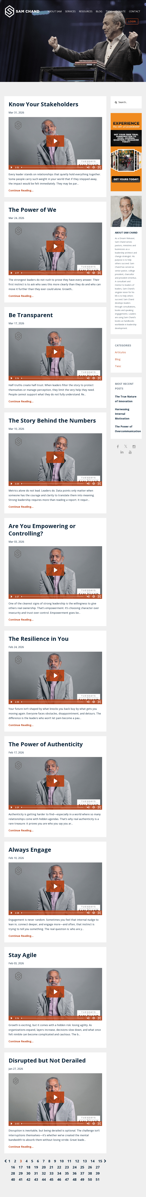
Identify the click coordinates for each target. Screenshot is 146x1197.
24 (75, 1167)
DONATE (121, 11)
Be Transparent (31, 315)
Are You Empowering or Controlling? (42, 529)
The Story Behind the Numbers (52, 420)
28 (13, 1173)
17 (21, 1167)
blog (117, 359)
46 (59, 1179)
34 (59, 1173)
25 (82, 1167)
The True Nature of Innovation (125, 399)
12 (77, 1161)
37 (82, 1173)
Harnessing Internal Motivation (122, 413)
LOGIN (132, 21)
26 (90, 1167)
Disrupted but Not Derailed (47, 1060)
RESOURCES (85, 11)
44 (44, 1179)
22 (59, 1167)
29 (21, 1173)
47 (67, 1179)
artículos (120, 352)
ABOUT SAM (55, 11)
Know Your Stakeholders (43, 104)
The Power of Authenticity (46, 744)
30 (28, 1173)
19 (36, 1167)
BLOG (99, 11)
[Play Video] (11, 167)
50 (90, 1179)
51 (98, 1179)
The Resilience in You (39, 639)
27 (98, 1167)
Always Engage (30, 849)
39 (98, 1173)
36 (75, 1173)
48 (75, 1179)
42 (28, 1179)
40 (13, 1179)
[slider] (53, 167)
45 (51, 1179)
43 (36, 1179)
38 (90, 1173)
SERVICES (70, 11)
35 (67, 1173)
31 (36, 1173)
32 (44, 1173)
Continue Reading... (21, 190)
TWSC (109, 11)
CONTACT (134, 11)
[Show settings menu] (94, 167)
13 (85, 1161)
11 (69, 1161)
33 (51, 1173)
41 (21, 1179)
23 (67, 1167)
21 (51, 1167)
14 (93, 1161)
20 (44, 1167)
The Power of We (32, 210)
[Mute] (88, 167)
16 (13, 1167)
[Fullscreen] (99, 167)
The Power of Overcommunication (126, 429)
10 (62, 1161)
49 (82, 1179)
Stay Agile (23, 955)
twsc (118, 366)
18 (28, 1167)
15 (100, 1161)
